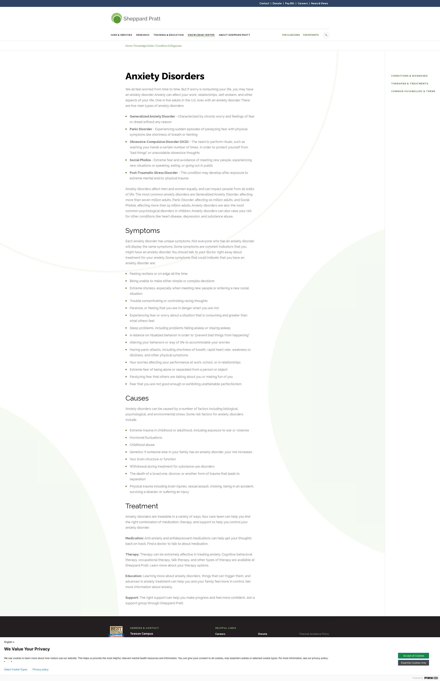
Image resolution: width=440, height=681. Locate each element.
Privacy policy (40, 669)
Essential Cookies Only (413, 662)
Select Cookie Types (15, 669)
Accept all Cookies (413, 655)
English (8, 641)
